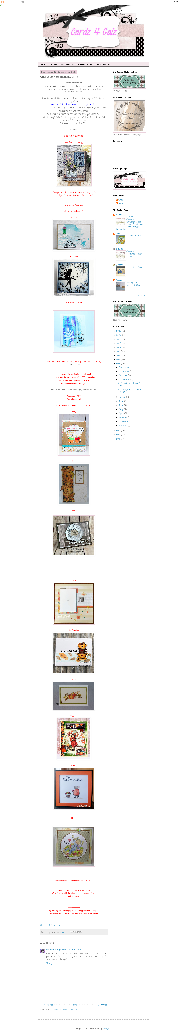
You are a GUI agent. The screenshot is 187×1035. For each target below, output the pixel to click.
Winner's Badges (85, 64)
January (123, 425)
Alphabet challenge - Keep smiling (134, 254)
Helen (121, 203)
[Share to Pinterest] (80, 932)
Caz (118, 233)
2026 (119, 330)
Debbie (119, 264)
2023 (119, 343)
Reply (49, 963)
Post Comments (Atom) (65, 1009)
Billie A (119, 249)
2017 (118, 430)
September (124, 379)
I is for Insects (133, 235)
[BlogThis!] (73, 932)
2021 (118, 351)
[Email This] (71, 932)
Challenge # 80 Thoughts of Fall (130, 390)
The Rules (53, 64)
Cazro (121, 200)
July (121, 401)
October (123, 375)
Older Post (101, 1004)
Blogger (107, 1028)
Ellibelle (50, 949)
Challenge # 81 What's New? (129, 384)
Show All (141, 295)
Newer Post (47, 1004)
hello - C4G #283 (134, 267)
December (124, 367)
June (121, 405)
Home (42, 64)
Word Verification (67, 64)
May (121, 409)
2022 (119, 347)
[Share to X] (76, 932)
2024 (119, 339)
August (122, 397)
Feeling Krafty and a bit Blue (133, 284)
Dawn (119, 280)
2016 (118, 434)
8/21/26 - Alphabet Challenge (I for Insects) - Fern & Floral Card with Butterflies (129, 223)
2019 (118, 359)
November (124, 371)
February (124, 421)
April (121, 413)
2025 (119, 335)
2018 (118, 363)
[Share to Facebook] (78, 932)
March (122, 417)
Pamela (119, 214)
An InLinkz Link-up (50, 925)
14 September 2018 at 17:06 (67, 949)
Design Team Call (103, 64)
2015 (118, 438)
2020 (119, 355)
